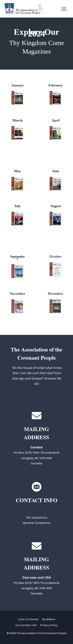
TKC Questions (36, 517)
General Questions (36, 523)
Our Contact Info (26, 625)
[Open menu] (63, 9)
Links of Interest (28, 619)
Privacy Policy (49, 625)
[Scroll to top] (63, 632)
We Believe (48, 619)
